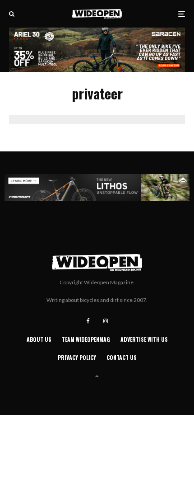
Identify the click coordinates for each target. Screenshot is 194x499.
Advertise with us (144, 339)
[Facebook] (88, 320)
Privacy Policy (77, 357)
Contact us (121, 357)
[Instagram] (106, 320)
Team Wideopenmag (86, 339)
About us (39, 339)
